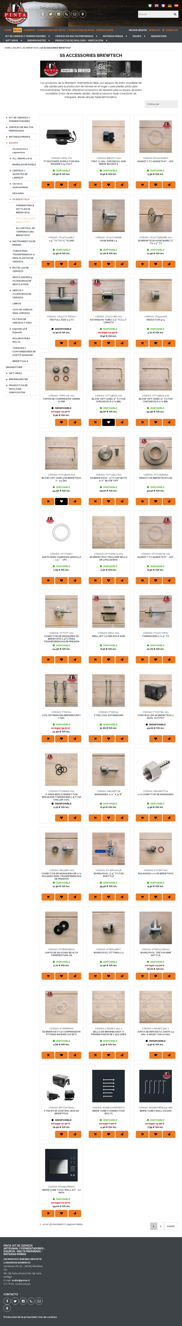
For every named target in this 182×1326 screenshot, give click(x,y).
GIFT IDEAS (12, 40)
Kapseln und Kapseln (19, 330)
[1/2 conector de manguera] (155, 769)
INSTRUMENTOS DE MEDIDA (23, 243)
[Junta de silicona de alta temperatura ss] (61, 928)
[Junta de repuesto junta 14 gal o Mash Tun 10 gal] (155, 1007)
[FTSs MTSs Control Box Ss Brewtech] (61, 1086)
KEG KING (18, 193)
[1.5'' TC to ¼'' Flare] (61, 215)
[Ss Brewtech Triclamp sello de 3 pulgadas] (108, 532)
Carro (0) (171, 30)
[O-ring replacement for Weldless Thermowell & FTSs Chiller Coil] (61, 769)
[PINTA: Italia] (150, 7)
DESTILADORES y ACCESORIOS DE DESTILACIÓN (22, 281)
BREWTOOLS (20, 361)
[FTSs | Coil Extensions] (108, 690)
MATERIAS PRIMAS (113, 36)
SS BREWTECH (30, 48)
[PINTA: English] (156, 7)
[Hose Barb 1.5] (108, 215)
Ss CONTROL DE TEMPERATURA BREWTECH (25, 232)
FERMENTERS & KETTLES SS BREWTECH (25, 209)
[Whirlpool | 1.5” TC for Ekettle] (108, 849)
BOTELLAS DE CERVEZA (20, 269)
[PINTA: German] (170, 7)
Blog (17, 30)
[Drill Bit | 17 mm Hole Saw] (108, 611)
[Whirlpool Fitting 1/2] (108, 928)
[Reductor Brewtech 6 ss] (155, 453)
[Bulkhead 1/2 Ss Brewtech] (155, 849)
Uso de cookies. (47, 1317)
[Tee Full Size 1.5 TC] (61, 295)
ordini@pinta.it (21, 1280)
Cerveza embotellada (20, 185)
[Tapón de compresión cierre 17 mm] (61, 374)
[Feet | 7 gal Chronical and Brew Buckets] (108, 136)
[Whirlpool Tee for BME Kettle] (155, 928)
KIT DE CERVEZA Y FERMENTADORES (25, 36)
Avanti (171, 1226)
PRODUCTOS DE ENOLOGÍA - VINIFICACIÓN (79, 40)
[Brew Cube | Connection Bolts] (108, 1086)
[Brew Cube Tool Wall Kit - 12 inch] (61, 1165)
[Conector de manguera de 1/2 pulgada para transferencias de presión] (61, 849)
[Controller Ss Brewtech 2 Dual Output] (155, 690)
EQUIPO (137, 36)
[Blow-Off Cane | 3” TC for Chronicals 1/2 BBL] (108, 374)
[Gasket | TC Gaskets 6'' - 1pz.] (155, 136)
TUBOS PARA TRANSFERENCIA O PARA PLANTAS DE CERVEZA (23, 256)
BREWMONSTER (37, 40)
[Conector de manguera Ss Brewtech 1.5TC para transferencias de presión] (61, 611)
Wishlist (154, 30)
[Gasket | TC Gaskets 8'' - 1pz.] (155, 532)
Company (29, 30)
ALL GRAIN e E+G (22, 158)
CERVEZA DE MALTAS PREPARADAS (74, 36)
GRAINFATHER (158, 36)
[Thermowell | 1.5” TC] (155, 611)
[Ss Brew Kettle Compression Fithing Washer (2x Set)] (61, 1007)
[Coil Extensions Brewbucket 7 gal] (61, 690)
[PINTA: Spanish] (176, 7)
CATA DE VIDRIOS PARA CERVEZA (22, 311)
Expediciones (104, 30)
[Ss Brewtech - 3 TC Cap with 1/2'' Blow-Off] (108, 453)
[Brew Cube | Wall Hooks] (155, 1086)
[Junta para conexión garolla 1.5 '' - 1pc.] (61, 532)
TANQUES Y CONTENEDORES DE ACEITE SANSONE (24, 351)
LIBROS (16, 303)
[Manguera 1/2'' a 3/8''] (108, 769)
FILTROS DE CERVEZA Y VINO (22, 321)
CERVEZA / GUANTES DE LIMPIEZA (20, 174)
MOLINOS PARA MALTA (21, 340)
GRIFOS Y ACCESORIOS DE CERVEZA (21, 294)
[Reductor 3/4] (155, 295)
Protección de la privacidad (20, 1317)
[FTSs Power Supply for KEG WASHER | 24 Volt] (61, 136)
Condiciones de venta (51, 30)
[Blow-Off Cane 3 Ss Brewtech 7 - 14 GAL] (61, 453)
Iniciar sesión (138, 30)
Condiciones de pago (81, 30)
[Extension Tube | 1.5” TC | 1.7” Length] (108, 295)
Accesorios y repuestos (20, 151)
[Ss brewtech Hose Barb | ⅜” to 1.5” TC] (155, 215)
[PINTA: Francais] (163, 7)
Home (8, 30)
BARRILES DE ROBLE (24, 164)
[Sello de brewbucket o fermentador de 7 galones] (108, 1007)
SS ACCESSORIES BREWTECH (26, 220)
